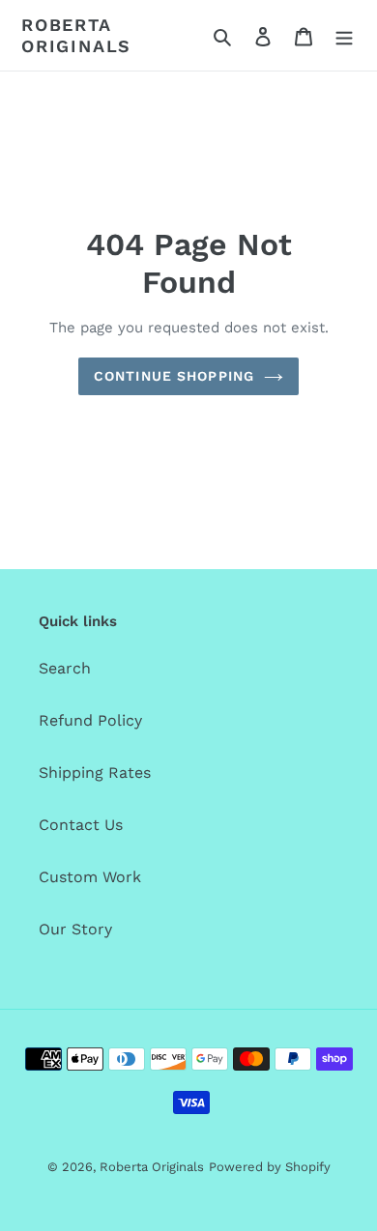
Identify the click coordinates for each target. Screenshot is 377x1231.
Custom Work (90, 877)
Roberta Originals (76, 35)
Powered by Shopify (270, 1166)
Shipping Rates (95, 772)
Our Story (75, 929)
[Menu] (344, 35)
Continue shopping (174, 376)
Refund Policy (90, 720)
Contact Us (81, 825)
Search (65, 668)
